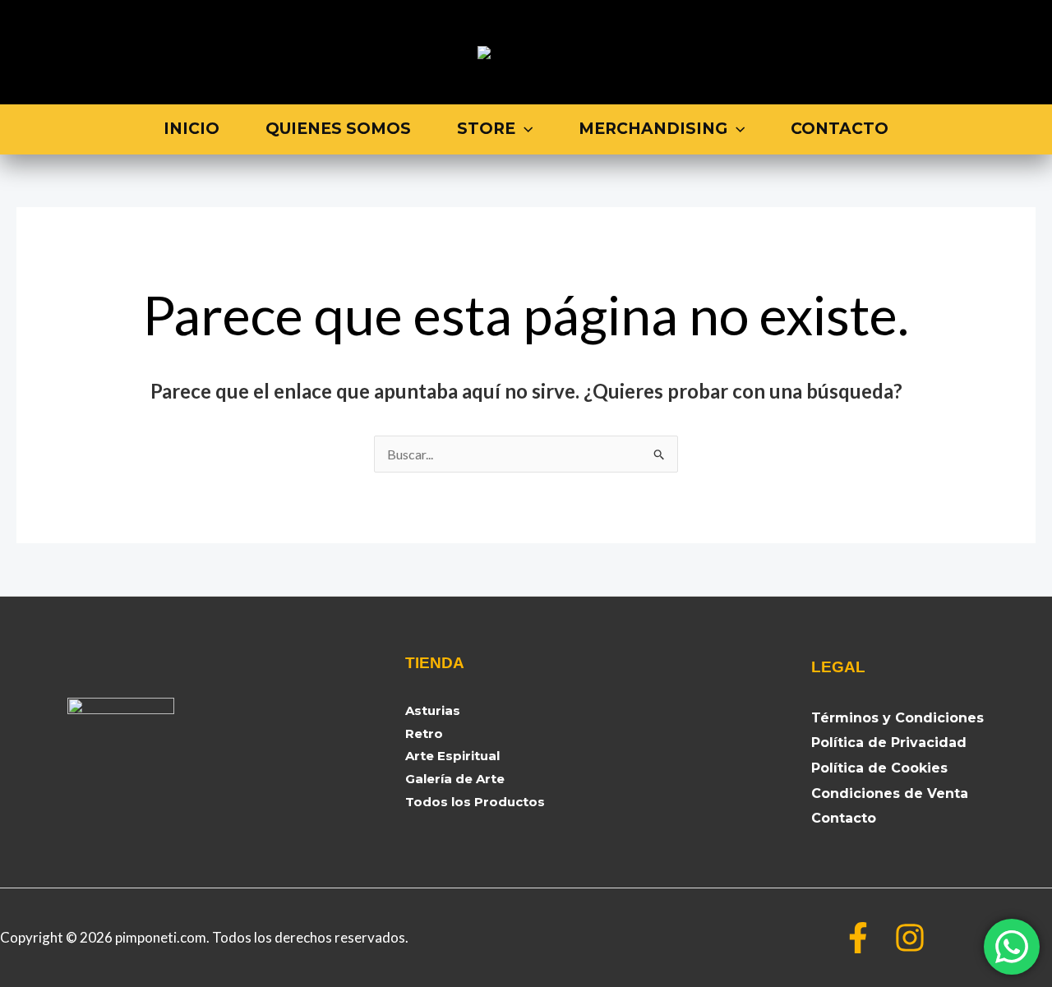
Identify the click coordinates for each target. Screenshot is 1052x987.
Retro (424, 733)
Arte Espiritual (452, 755)
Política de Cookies (879, 768)
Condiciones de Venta (889, 793)
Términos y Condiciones (897, 718)
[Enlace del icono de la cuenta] (1008, 52)
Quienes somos (338, 128)
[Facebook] (858, 937)
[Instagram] (909, 937)
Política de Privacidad (889, 742)
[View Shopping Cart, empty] (955, 52)
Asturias (432, 710)
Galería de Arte (455, 778)
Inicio (191, 128)
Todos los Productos (475, 801)
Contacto (839, 128)
